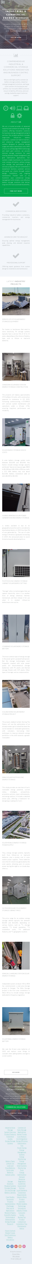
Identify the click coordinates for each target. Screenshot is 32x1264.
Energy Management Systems (22, 1152)
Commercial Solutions (16, 1107)
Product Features (10, 1134)
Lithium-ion (10, 1163)
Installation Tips (21, 1224)
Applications (22, 1132)
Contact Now (16, 1113)
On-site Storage (10, 1190)
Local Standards (22, 1190)
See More (16, 1072)
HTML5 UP (18, 1259)
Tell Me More (16, 37)
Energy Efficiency (22, 1141)
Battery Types (10, 1161)
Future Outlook (10, 1231)
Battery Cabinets (10, 1193)
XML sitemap (16, 1256)
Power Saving (21, 1148)
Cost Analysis (21, 1137)
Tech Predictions (10, 1235)
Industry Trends (22, 1210)
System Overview (10, 1132)
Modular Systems (10, 1186)
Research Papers (10, 1213)
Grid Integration (21, 1139)
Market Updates (22, 1204)
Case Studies (10, 1197)
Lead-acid (10, 1166)
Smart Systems (22, 1166)
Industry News (22, 1197)
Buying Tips (22, 1217)
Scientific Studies (10, 1215)
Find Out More (16, 191)
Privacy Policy (16, 1254)
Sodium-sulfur (10, 1175)
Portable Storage (10, 1188)
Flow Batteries (10, 1168)
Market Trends (22, 1134)
